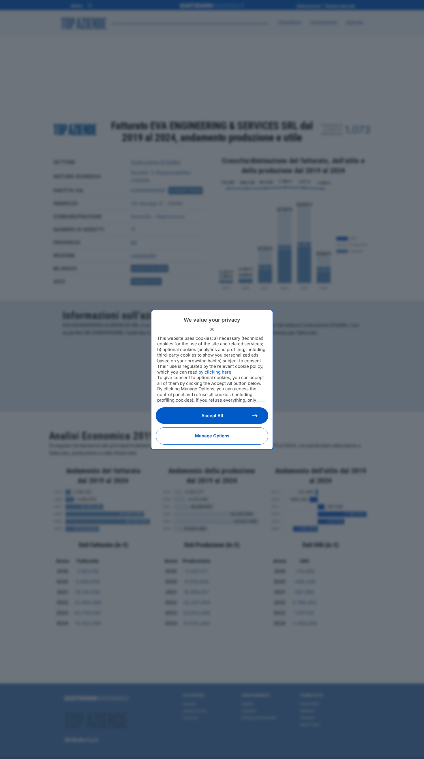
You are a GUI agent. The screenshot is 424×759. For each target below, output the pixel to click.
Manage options (212, 436)
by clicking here (214, 372)
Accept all (212, 415)
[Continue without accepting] (212, 329)
